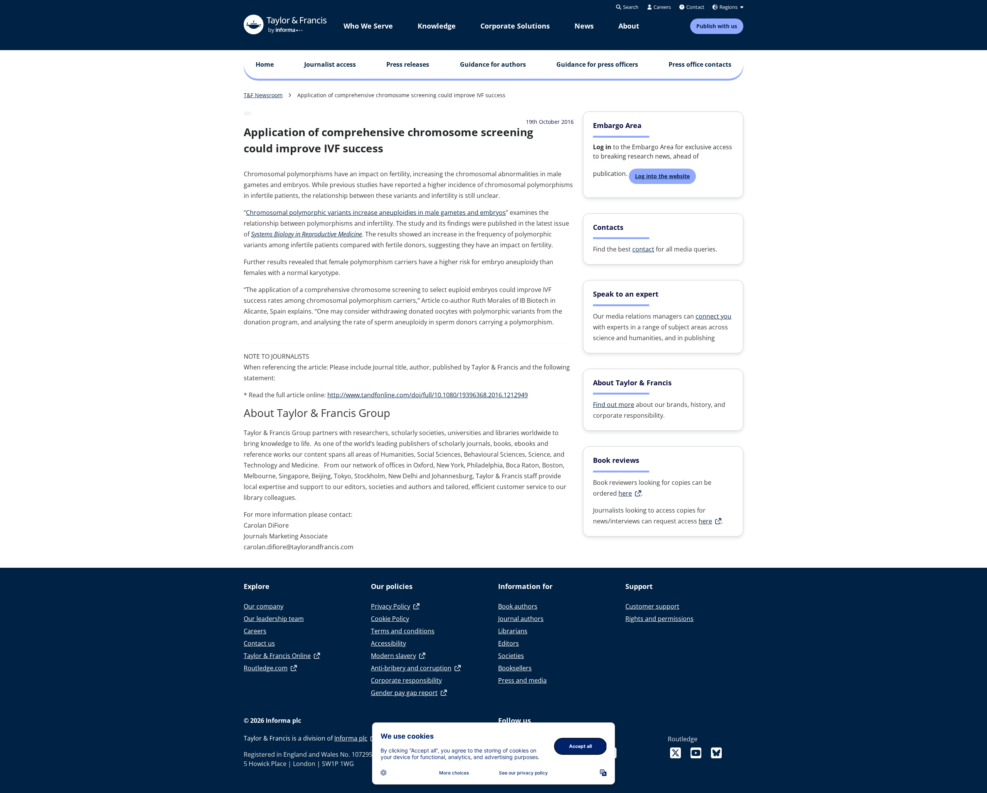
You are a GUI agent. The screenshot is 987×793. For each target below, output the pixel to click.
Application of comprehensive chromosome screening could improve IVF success (401, 95)
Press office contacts (700, 64)
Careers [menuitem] (661, 6)
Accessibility (388, 643)
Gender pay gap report (404, 692)
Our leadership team (274, 618)
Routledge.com (266, 668)
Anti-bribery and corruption (411, 668)
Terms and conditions (403, 631)
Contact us (259, 643)
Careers (255, 631)
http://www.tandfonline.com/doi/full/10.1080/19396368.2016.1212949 (427, 395)
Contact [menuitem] (694, 6)
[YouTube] (697, 752)
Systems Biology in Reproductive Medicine (306, 234)
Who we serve (368, 25)
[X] (677, 752)
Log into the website (662, 176)
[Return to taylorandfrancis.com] (285, 24)
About (628, 25)
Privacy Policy (390, 606)
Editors (508, 643)
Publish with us (716, 26)
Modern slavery (393, 655)
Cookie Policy (390, 618)
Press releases (407, 64)
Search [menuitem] (630, 6)
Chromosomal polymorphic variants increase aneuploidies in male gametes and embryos (376, 212)
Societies (511, 655)
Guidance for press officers (597, 64)
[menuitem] (368, 26)
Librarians (512, 631)
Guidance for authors (493, 64)
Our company (263, 606)
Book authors (517, 606)
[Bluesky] (716, 752)
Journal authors (521, 618)
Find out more (613, 404)
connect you (713, 316)
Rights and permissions (659, 618)
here (625, 493)
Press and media (522, 680)
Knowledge (437, 25)
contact (643, 249)
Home (265, 64)
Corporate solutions (515, 25)
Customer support (652, 606)
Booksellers (515, 668)
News (584, 25)
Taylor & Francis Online (277, 655)
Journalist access (330, 64)
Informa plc (350, 738)
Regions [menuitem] (728, 6)
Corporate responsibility (406, 680)
